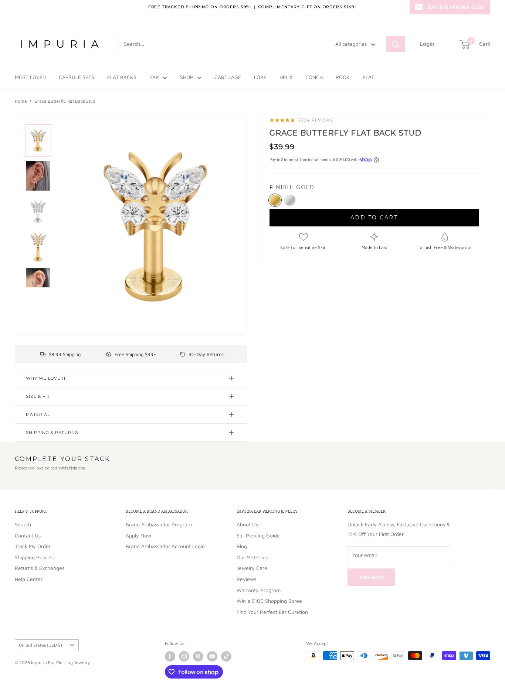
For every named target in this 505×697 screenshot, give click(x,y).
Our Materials (252, 557)
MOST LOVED (30, 77)
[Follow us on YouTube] (212, 656)
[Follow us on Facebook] (170, 656)
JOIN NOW (371, 577)
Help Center (29, 579)
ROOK (343, 77)
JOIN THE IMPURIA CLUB (455, 7)
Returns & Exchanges (39, 568)
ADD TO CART (374, 217)
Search (23, 524)
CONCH (314, 77)
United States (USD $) (40, 645)
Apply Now (138, 535)
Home (21, 101)
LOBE (260, 77)
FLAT (368, 77)
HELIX (285, 77)
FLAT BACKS (121, 77)
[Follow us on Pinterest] (198, 656)
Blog (242, 546)
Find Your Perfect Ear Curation (272, 612)
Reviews (246, 579)
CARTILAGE (227, 77)
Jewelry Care (252, 568)
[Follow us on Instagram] (184, 656)
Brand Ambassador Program (159, 524)
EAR (154, 77)
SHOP (186, 77)
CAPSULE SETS (76, 77)
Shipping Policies (34, 557)
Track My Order (33, 546)
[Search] (395, 44)
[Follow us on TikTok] (226, 656)
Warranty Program (259, 590)
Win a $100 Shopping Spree (269, 601)
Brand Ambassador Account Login (165, 546)
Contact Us (28, 535)
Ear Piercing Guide (258, 535)
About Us (247, 524)
